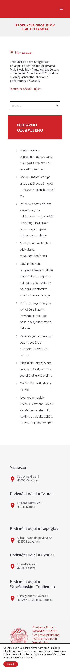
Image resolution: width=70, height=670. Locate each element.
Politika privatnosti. (25, 657)
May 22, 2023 (24, 52)
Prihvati (10, 664)
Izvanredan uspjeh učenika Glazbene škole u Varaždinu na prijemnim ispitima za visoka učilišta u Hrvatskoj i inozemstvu (36, 410)
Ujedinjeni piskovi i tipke (25, 89)
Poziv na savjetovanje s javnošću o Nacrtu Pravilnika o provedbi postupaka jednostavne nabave (35, 315)
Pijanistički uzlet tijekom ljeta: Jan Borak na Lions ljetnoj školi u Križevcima (36, 369)
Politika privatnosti (44, 638)
